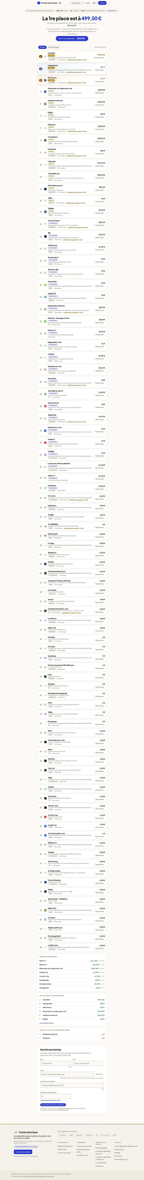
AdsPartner (52, 245)
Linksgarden (53, 65)
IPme (50, 703)
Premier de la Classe (49, 3)
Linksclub (52, 161)
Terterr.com (53, 806)
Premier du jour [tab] (53, 47)
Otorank (51, 647)
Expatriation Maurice (56, 306)
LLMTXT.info (53, 945)
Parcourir (99, 1074)
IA (49, 324)
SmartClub (52, 282)
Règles (87, 3)
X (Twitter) (118, 1156)
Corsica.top (53, 815)
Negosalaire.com (54, 342)
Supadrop (52, 656)
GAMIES (51, 451)
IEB (49, 233)
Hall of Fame (62, 1149)
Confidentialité (101, 1163)
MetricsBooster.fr (55, 186)
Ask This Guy (53, 862)
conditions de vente (65, 1108)
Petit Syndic (53, 534)
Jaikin (50, 198)
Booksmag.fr (53, 257)
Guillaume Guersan (55, 100)
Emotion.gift (53, 269)
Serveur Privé (53, 403)
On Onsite (52, 590)
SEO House (52, 78)
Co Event (51, 918)
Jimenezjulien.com (121, 1159)
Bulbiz (50, 890)
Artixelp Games (54, 871)
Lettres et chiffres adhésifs (59, 463)
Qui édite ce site (82, 1155)
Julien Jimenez (119, 1149)
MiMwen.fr (52, 843)
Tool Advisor (53, 137)
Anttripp (51, 637)
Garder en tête (99, 57)
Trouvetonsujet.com (56, 833)
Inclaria (51, 787)
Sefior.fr (51, 476)
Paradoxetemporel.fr (56, 571)
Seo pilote (52, 378)
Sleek (50, 749)
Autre (50, 119)
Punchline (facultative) (47, 1081)
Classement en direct (65, 1146)
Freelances (52, 107)
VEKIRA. (51, 208)
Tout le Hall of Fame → (47, 1023)
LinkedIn (117, 1153)
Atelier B (51, 439)
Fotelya (51, 543)
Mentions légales (101, 1148)
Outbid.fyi (52, 825)
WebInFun (52, 553)
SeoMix (51, 562)
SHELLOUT (52, 908)
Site (74, 1059)
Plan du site (99, 1166)
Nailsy (50, 712)
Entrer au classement (71, 38)
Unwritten (52, 796)
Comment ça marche (84, 1146)
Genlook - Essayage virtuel (58, 318)
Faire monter (99, 70)
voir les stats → (112, 10)
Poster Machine (54, 880)
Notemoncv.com (54, 427)
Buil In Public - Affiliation (57, 899)
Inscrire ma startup (23, 1152)
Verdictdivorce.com (56, 740)
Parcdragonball (54, 936)
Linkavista (52, 486)
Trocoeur (52, 496)
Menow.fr (52, 330)
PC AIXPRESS (53, 524)
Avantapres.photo (55, 391)
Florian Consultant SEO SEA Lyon (61, 665)
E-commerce (53, 458)
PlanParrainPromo (55, 928)
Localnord (52, 618)
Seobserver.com (54, 366)
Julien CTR (52, 628)
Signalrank (52, 415)
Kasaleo (51, 852)
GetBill (50, 515)
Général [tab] (42, 47)
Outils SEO (52, 59)
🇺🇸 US (95, 3)
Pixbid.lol (51, 125)
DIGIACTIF (52, 294)
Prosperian (52, 721)
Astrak (50, 599)
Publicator (52, 506)
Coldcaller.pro (54, 174)
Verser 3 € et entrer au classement (53, 1105)
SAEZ (50, 778)
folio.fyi (51, 768)
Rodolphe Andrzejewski (57, 693)
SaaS (50, 95)
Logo (42, 1070)
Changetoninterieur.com (58, 609)
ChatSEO (51, 53)
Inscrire (102, 3)
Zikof (50, 731)
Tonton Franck (54, 221)
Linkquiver (52, 149)
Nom (41, 1059)
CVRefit (51, 354)
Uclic (50, 675)
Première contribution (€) (48, 1092)
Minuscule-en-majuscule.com (60, 88)
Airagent (51, 684)
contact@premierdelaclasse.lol (125, 1146)
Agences (51, 202)
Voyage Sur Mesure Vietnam (59, 581)
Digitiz (50, 112)
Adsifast (51, 759)
